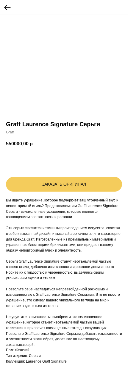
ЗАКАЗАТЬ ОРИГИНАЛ (64, 184)
